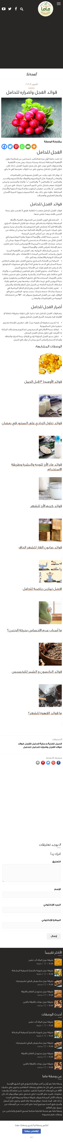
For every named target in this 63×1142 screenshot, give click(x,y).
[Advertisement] (31, 43)
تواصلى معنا (31, 1131)
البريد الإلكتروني (52, 904)
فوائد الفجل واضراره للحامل (47, 747)
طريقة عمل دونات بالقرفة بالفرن (38, 1002)
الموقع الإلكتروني (51, 920)
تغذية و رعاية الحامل (43, 743)
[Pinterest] (16, 146)
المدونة (31, 74)
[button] (58, 3)
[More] (34, 146)
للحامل (27, 747)
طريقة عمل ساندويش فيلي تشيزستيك (34, 981)
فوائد (21, 743)
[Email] (28, 146)
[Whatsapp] (22, 146)
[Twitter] (10, 146)
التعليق (56, 861)
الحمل (58, 743)
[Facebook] (4, 146)
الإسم (57, 889)
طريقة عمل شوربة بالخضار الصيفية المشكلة (32, 970)
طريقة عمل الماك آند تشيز (41, 960)
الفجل (28, 743)
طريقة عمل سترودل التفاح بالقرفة (37, 991)
